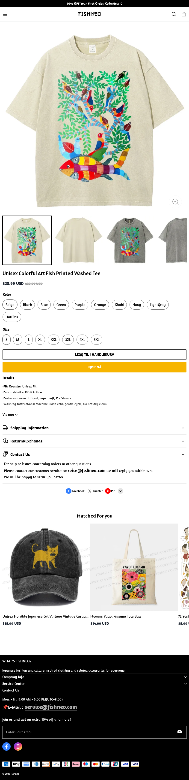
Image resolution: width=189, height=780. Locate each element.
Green (61, 304)
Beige (10, 304)
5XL (96, 339)
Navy (137, 304)
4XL (82, 339)
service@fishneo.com (51, 706)
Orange (100, 304)
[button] (5, 14)
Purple (80, 304)
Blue (44, 304)
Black (27, 304)
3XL (68, 339)
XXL (53, 339)
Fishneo (15, 773)
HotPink (12, 316)
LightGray (158, 304)
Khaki (119, 304)
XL (40, 339)
